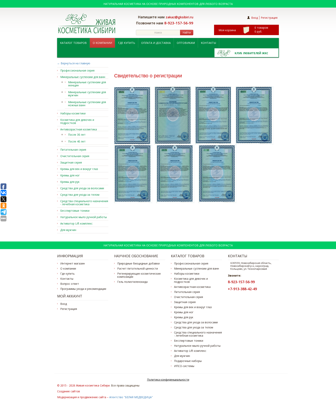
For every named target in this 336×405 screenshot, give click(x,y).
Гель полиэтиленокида (132, 281)
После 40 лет (77, 141)
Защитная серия (71, 162)
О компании (102, 43)
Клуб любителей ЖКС (251, 53)
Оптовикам (186, 43)
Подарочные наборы (188, 361)
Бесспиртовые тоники (74, 210)
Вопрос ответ (69, 283)
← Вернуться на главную (73, 63)
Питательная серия (73, 149)
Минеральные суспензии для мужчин (87, 94)
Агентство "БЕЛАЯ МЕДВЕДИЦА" (131, 397)
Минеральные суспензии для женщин (87, 84)
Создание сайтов (68, 391)
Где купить (126, 43)
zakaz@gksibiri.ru (179, 17)
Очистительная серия (74, 156)
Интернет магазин (72, 263)
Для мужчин (68, 230)
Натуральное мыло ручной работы (83, 217)
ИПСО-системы (184, 366)
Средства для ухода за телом (79, 194)
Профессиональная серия (77, 70)
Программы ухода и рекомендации (83, 288)
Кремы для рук (70, 181)
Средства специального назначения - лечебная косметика (84, 203)
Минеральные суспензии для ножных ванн (87, 104)
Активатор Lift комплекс (76, 223)
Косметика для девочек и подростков (77, 121)
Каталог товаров (73, 43)
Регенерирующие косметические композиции (139, 275)
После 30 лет (77, 134)
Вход (254, 17)
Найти (187, 32)
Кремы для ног (70, 175)
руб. (261, 29)
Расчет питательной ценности (137, 268)
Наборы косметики (73, 113)
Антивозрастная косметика (78, 129)
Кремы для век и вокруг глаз (79, 169)
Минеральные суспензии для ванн (82, 77)
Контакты (208, 43)
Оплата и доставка (156, 43)
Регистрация (269, 17)
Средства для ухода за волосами (82, 188)
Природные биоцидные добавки (138, 263)
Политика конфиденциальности (168, 379)
